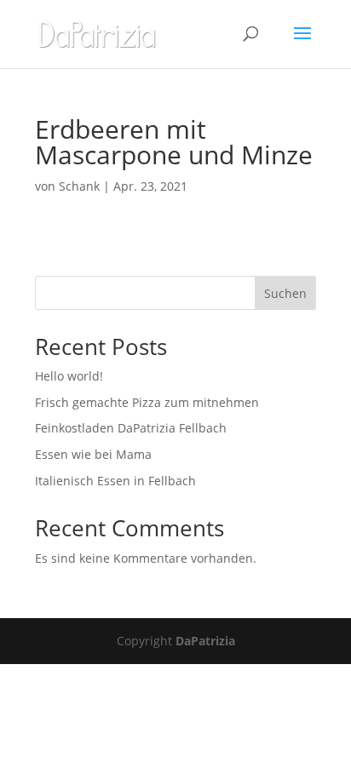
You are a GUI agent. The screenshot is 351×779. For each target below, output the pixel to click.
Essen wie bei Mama (93, 454)
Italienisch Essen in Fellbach (115, 481)
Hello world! (69, 376)
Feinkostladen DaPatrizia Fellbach (131, 428)
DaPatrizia (205, 641)
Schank (79, 186)
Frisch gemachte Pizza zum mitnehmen (147, 402)
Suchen (285, 293)
